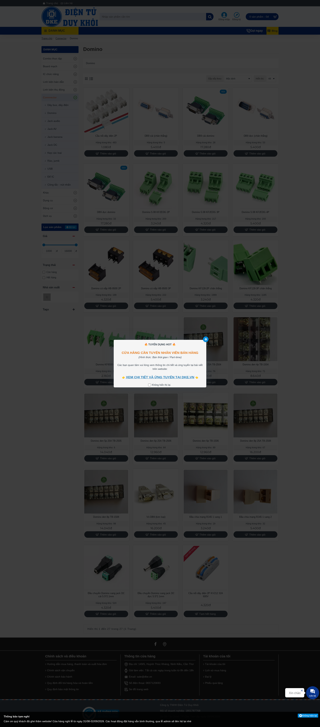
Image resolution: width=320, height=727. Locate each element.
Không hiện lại (309, 715)
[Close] (206, 339)
